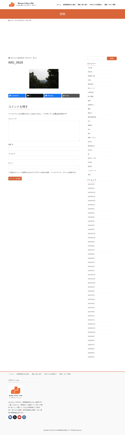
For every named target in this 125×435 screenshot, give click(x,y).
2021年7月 (91, 295)
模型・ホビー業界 (65, 374)
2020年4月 (91, 357)
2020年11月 (91, 328)
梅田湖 (90, 125)
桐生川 (90, 113)
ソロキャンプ (92, 170)
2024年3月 (91, 184)
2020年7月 (91, 344)
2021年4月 (91, 307)
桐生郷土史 (91, 146)
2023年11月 (91, 196)
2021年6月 (91, 299)
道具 (89, 174)
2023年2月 (91, 225)
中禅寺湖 (90, 92)
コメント (12, 118)
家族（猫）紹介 (36, 374)
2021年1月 (91, 320)
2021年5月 (91, 303)
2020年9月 (91, 336)
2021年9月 (91, 287)
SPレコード (91, 88)
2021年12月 (91, 274)
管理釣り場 (91, 76)
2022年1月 (91, 270)
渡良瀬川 (90, 84)
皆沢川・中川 (92, 158)
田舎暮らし (91, 105)
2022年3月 (91, 262)
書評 (89, 109)
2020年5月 (91, 353)
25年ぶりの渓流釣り (50, 374)
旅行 (89, 133)
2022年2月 (91, 266)
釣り (89, 129)
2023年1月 (91, 229)
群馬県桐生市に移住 (23, 374)
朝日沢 (90, 166)
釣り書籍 (90, 96)
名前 (10, 144)
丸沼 (89, 80)
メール (11, 154)
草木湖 (90, 72)
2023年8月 (91, 204)
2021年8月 (91, 291)
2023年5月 (91, 213)
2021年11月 (91, 279)
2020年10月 (91, 332)
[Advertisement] (62, 36)
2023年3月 (91, 221)
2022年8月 (91, 246)
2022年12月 (91, 233)
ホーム (12, 374)
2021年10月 (91, 283)
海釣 (89, 100)
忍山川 (90, 150)
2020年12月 (91, 324)
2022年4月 (91, 258)
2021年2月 (91, 316)
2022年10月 (91, 237)
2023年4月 (91, 217)
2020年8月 (91, 340)
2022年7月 (91, 250)
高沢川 (90, 141)
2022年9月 (91, 242)
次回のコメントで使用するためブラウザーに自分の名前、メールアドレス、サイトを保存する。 (43, 172)
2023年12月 (91, 192)
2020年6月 (91, 349)
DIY (89, 121)
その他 (90, 67)
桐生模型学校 (92, 117)
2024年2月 (91, 188)
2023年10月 (91, 200)
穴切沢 (90, 162)
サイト (10, 163)
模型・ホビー (92, 137)
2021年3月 (91, 311)
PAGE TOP (120, 420)
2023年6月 (91, 209)
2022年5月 (91, 254)
